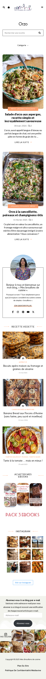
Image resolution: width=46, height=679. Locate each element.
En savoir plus (23, 305)
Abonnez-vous (23, 623)
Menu (42, 7)
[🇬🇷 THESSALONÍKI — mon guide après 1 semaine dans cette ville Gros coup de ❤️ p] (12, 566)
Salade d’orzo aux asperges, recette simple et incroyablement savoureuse (23, 118)
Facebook (12, 312)
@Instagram (6, 636)
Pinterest (23, 312)
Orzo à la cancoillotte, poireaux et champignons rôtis (23, 213)
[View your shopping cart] (8, 7)
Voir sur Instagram (23, 582)
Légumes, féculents (26, 109)
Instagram (17, 312)
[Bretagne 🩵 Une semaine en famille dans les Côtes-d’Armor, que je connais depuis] (37, 541)
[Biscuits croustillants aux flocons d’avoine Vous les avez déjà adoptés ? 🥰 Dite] (25, 566)
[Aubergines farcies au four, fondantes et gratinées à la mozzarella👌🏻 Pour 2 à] (25, 541)
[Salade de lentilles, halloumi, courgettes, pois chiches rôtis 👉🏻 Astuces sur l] (37, 553)
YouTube (28, 312)
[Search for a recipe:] (23, 33)
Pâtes (13, 109)
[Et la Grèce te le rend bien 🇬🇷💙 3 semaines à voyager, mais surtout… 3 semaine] (25, 553)
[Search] (39, 33)
